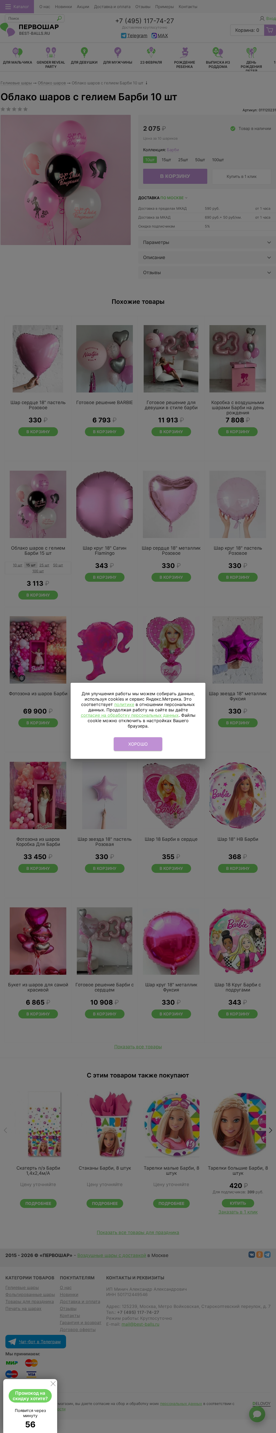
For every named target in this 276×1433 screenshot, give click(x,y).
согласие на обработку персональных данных (130, 715)
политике (124, 704)
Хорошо (138, 744)
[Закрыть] (53, 1385)
